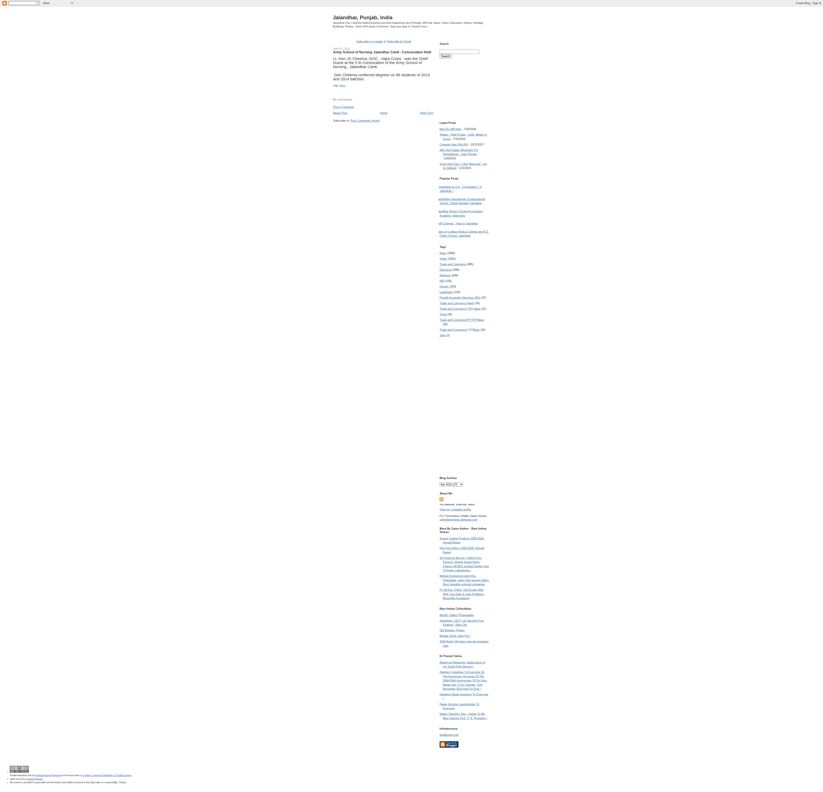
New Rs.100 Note (450, 129)
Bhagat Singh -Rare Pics (455, 636)
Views (443, 258)
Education (446, 269)
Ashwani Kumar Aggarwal (48, 775)
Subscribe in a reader (369, 41)
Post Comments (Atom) (365, 120)
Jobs (443, 335)
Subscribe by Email (399, 41)
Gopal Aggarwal (34, 779)
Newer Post (340, 113)
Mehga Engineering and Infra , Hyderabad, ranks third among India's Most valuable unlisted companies (464, 580)
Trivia (443, 314)
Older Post (426, 113)
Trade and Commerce (453, 264)
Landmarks (446, 292)
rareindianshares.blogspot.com (459, 519)
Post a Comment (343, 107)
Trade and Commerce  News (460, 308)
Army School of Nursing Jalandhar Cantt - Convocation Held (382, 52)
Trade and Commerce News (457, 303)
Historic (444, 286)
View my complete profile (455, 509)
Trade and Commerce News (462, 320)
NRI (442, 281)
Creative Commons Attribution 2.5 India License (106, 775)
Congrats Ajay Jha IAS (454, 144)
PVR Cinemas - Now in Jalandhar (457, 223)
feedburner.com (449, 735)
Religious (445, 275)
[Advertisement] (383, 130)
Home (383, 113)
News (342, 85)
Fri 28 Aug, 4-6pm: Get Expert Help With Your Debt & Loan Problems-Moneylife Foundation (462, 594)
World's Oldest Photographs (457, 615)
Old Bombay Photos (452, 630)
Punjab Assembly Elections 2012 (460, 297)
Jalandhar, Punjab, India (362, 17)
